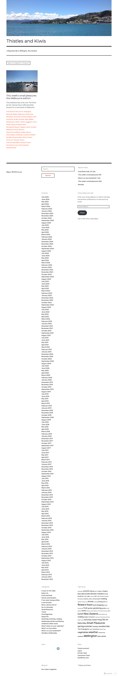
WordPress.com (83, 658)
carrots (92, 596)
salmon (28, 132)
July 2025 (45, 225)
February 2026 (46, 209)
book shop (30, 114)
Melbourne (10, 129)
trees (104, 629)
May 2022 (45, 314)
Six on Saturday (47, 607)
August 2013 (46, 560)
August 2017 (46, 448)
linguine (23, 127)
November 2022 (47, 300)
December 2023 (47, 270)
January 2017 (46, 464)
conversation (96, 599)
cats (98, 596)
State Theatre (28, 137)
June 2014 (45, 537)
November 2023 (47, 272)
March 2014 (45, 544)
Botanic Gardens (97, 594)
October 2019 (46, 387)
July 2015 (44, 506)
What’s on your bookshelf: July (89, 178)
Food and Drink (46, 595)
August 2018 (46, 420)
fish (106, 601)
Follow (82, 213)
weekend (26, 145)
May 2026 (45, 202)
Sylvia (22, 140)
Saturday (20, 135)
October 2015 (46, 499)
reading (81, 617)
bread (106, 594)
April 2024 (45, 260)
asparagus (80, 591)
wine (99, 636)
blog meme (22, 114)
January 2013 (46, 577)
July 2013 (44, 563)
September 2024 (47, 248)
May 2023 (45, 286)
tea (108, 626)
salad (23, 132)
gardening (97, 608)
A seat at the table (48, 591)
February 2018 (46, 434)
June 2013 (45, 565)
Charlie (102, 596)
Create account (83, 648)
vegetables (83, 632)
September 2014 (47, 530)
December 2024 (47, 241)
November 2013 (47, 553)
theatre (23, 142)
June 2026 (45, 199)
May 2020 (45, 370)
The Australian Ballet (13, 142)
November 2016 (47, 469)
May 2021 (44, 342)
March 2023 (45, 291)
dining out (84, 601)
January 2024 (46, 267)
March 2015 (45, 516)
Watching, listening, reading (51, 619)
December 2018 (47, 410)
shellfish (33, 135)
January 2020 (46, 380)
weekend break (11, 148)
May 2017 (44, 455)
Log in (80, 651)
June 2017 (45, 453)
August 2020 (46, 363)
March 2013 (45, 572)
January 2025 (46, 239)
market (34, 127)
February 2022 (46, 321)
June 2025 (45, 227)
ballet (15, 114)
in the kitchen (46, 602)
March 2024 (45, 263)
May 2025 (45, 230)
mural (16, 129)
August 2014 (46, 532)
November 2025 (47, 216)
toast (29, 142)
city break (18, 117)
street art (10, 140)
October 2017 (46, 443)
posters (22, 129)
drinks (23, 122)
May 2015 (44, 511)
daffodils (80, 601)
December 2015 (47, 495)
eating (95, 601)
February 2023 (46, 293)
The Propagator (83, 629)
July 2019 (44, 394)
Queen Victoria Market (13, 132)
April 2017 (45, 457)
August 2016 (46, 476)
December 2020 (47, 354)
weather (93, 632)
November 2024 (47, 244)
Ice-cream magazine (49, 669)
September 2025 (47, 220)
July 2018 (45, 422)
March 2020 (45, 375)
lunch (28, 127)
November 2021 (47, 328)
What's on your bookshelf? (51, 631)
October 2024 (46, 246)
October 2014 (46, 528)
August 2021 (46, 335)
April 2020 (45, 373)
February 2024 (46, 265)
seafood (26, 135)
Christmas (80, 599)
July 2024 (45, 253)
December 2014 (47, 523)
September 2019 (47, 389)
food (89, 604)
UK (21, 145)
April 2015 (45, 514)
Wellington (90, 635)
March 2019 (45, 403)
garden (90, 608)
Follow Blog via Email (85, 193)
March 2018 (45, 431)
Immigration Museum (13, 127)
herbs (84, 611)
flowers (82, 604)
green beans (22, 124)
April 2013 (45, 570)
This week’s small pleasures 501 (89, 175)
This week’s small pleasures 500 (90, 181)
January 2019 (46, 408)
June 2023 (45, 284)
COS (35, 117)
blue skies (81, 594)
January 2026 (46, 211)
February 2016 (46, 490)
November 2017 (47, 441)
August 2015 (46, 504)
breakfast (10, 117)
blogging (105, 591)
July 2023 (45, 281)
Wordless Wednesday (49, 633)
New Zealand (91, 613)
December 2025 (47, 213)
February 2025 (46, 237)
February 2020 (46, 378)
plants (103, 614)
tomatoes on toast (13, 145)
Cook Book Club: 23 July (86, 171)
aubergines (28, 111)
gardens (104, 608)
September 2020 (47, 361)
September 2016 (47, 474)
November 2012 (47, 579)
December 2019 (47, 382)
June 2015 (45, 509)
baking (92, 591)
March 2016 (45, 488)
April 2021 (45, 345)
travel (101, 629)
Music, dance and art (49, 605)
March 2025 (45, 234)
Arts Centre (19, 111)
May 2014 (44, 539)
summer (88, 626)
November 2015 (47, 497)
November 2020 (47, 356)
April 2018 (45, 429)
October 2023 (46, 274)
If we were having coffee (50, 600)
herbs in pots (90, 611)
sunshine (102, 626)
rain (106, 614)
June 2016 (45, 481)
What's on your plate (49, 628)
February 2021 (46, 349)
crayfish (22, 119)
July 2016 (44, 478)
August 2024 (46, 251)
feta (35, 122)
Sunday (17, 140)
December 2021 (47, 326)
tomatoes (96, 629)
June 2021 (45, 340)
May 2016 (44, 483)
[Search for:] (58, 169)
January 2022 (46, 324)
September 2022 (47, 305)
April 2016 (45, 485)
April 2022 (45, 317)
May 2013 (44, 567)
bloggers (99, 591)
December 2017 (47, 438)
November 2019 (47, 384)
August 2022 (46, 307)
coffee (90, 599)
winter (103, 636)
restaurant (91, 617)
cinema (86, 599)
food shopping (98, 605)
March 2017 (45, 460)
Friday (9, 124)
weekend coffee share (49, 624)
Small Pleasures (47, 609)
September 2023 (47, 277)
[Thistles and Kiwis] (59, 18)
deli (27, 119)
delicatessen (11, 122)
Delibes (31, 119)
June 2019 (45, 396)
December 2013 (47, 551)
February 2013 (46, 574)
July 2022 (45, 309)
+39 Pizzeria (11, 111)
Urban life (45, 617)
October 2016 (46, 471)
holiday (95, 611)
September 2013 (47, 558)
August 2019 (46, 392)
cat (95, 596)
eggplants (29, 122)
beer (95, 591)
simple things (97, 620)
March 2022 (45, 319)
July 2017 (44, 450)
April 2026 (45, 204)
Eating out (101, 602)
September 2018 (47, 417)
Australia (10, 114)
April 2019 (45, 401)
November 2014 (47, 525)
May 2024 (45, 258)
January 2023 (46, 295)
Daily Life (44, 593)
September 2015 (47, 502)
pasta (99, 614)
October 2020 (46, 359)
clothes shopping (27, 117)
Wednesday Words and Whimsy (52, 621)
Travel (43, 612)
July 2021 (44, 338)
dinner (18, 122)
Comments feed (84, 655)
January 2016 (46, 492)
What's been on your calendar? (52, 626)
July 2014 (44, 535)
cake (88, 596)
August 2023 (46, 279)
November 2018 (47, 413)
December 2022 (47, 298)
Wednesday (101, 632)
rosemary (97, 617)
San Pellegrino (11, 135)
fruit (85, 608)
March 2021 (45, 347)
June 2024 (45, 256)
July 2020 (45, 366)
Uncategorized (46, 614)
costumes (10, 119)
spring (81, 626)
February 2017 (46, 462)
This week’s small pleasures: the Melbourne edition (21, 97)
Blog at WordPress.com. (14, 172)
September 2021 (47, 333)
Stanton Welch (17, 137)
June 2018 (45, 424)
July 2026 (45, 197)
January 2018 (46, 436)
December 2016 (47, 467)
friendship (80, 608)
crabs (16, 119)
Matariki (81, 184)
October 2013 (46, 556)
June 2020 (45, 368)
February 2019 (46, 406)
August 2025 (46, 223)
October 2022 (46, 302)
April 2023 (45, 288)
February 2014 (46, 546)
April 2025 (45, 232)
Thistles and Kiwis (26, 41)
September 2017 (47, 445)
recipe (86, 617)
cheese (106, 596)
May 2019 (44, 399)
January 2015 (46, 521)
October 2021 (46, 331)
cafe (85, 596)
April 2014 (45, 542)
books (87, 594)
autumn (86, 591)
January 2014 (46, 549)
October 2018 (46, 415)
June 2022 (45, 312)
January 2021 (46, 352)
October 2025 (46, 218)
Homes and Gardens (48, 598)
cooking (104, 599)
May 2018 (44, 427)
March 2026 (45, 206)
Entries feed (82, 653)
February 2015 (46, 518)
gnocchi (14, 124)
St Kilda (9, 137)
